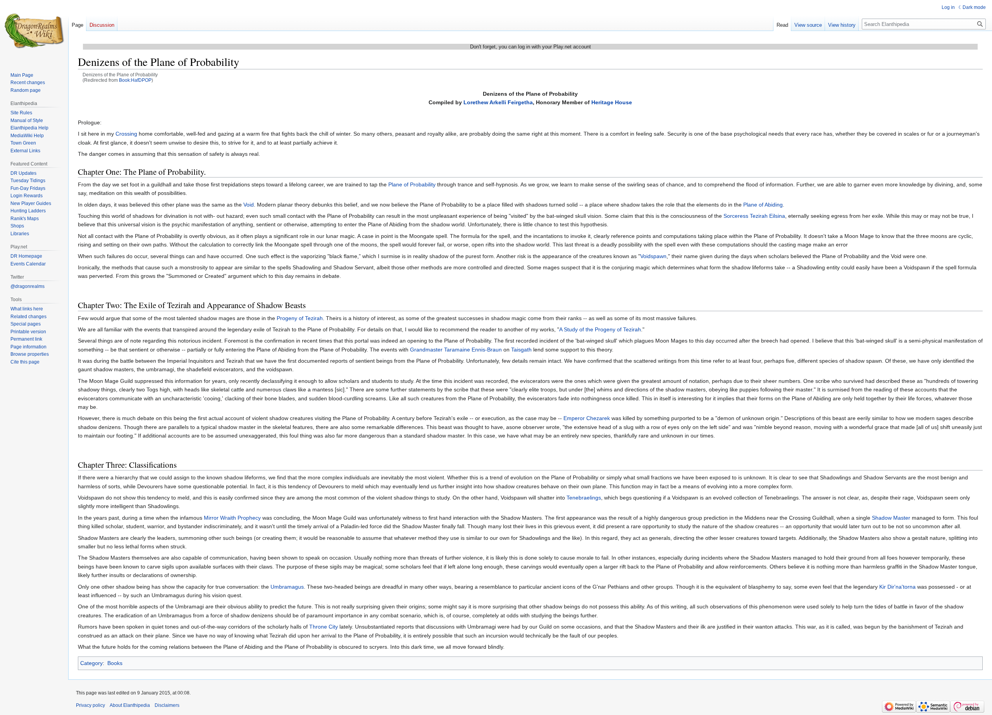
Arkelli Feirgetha (511, 102)
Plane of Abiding (763, 205)
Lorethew (475, 102)
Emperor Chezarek (586, 418)
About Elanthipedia (130, 705)
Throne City (323, 627)
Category (91, 663)
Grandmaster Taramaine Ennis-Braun (456, 349)
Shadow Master (891, 518)
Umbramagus (287, 587)
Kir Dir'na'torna (897, 587)
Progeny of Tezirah (300, 318)
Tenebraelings (584, 497)
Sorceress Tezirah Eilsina (754, 216)
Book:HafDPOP (135, 80)
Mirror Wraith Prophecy (232, 518)
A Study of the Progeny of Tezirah (600, 329)
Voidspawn (653, 256)
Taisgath (521, 349)
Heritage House (611, 102)
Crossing (126, 134)
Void (248, 205)
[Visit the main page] (34, 31)
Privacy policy (90, 705)
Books (114, 663)
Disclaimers (167, 705)
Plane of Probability (412, 184)
